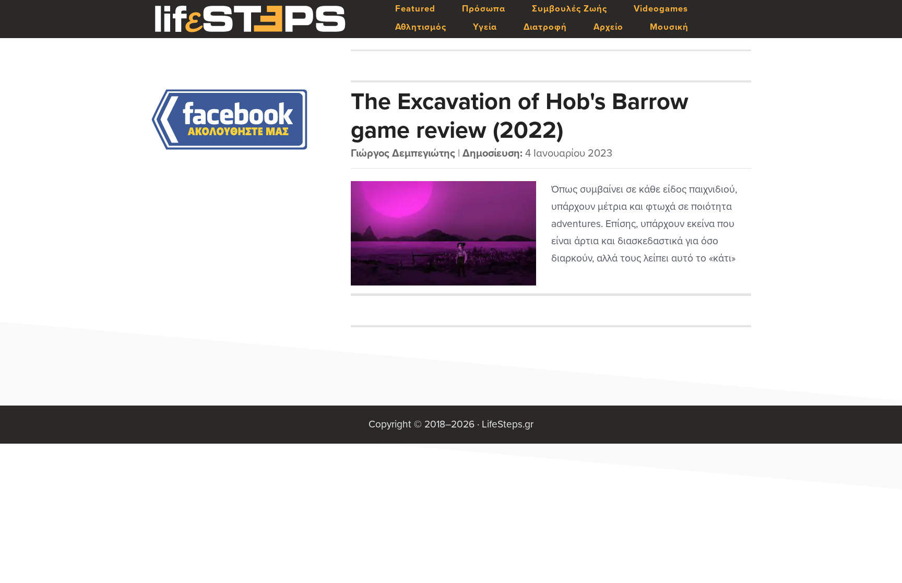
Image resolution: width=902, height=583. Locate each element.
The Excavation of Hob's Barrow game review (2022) (520, 115)
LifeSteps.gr (250, 19)
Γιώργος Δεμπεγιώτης (403, 153)
